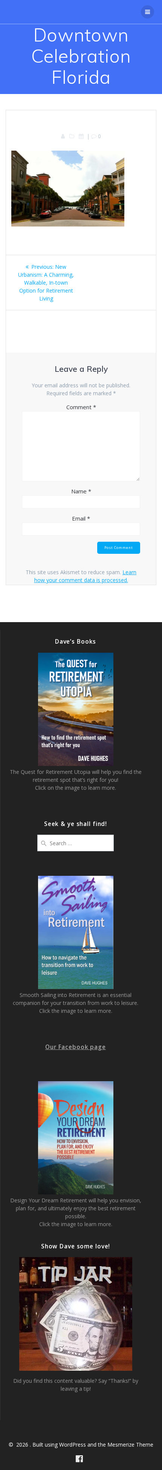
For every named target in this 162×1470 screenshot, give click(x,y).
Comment (81, 407)
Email (81, 518)
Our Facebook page (75, 1047)
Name (81, 491)
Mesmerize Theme (130, 1444)
